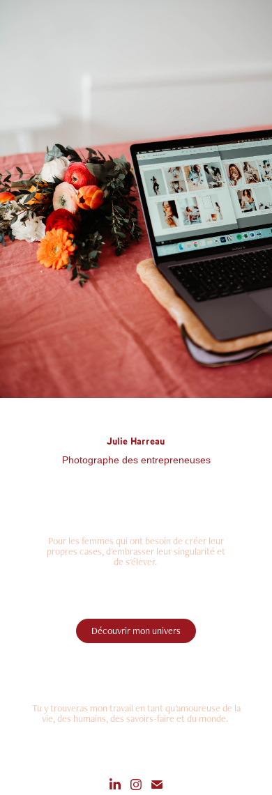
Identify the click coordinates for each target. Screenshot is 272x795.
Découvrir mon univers (136, 630)
